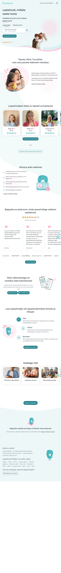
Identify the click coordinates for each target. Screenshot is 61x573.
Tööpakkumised (17, 25)
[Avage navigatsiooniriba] (56, 3)
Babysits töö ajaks (11, 473)
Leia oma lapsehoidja (30, 139)
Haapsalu (30, 464)
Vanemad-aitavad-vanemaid (12, 453)
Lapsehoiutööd (27, 453)
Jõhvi (4, 466)
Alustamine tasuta (10, 36)
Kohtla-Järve (23, 462)
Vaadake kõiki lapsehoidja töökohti (30, 151)
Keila (9, 466)
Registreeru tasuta (30, 347)
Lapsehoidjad (6, 25)
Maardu (5, 464)
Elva (28, 466)
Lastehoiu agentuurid (10, 455)
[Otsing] (27, 30)
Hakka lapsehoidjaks (46, 3)
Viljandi (31, 462)
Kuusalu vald (16, 466)
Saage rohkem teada (38, 84)
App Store (13, 292)
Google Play (25, 292)
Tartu (11, 130)
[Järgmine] (57, 122)
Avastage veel (30, 363)
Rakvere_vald (13, 464)
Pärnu (15, 462)
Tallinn (49, 130)
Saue (23, 466)
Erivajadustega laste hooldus (22, 451)
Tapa (32, 466)
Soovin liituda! (30, 262)
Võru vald (23, 464)
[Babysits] (8, 3)
